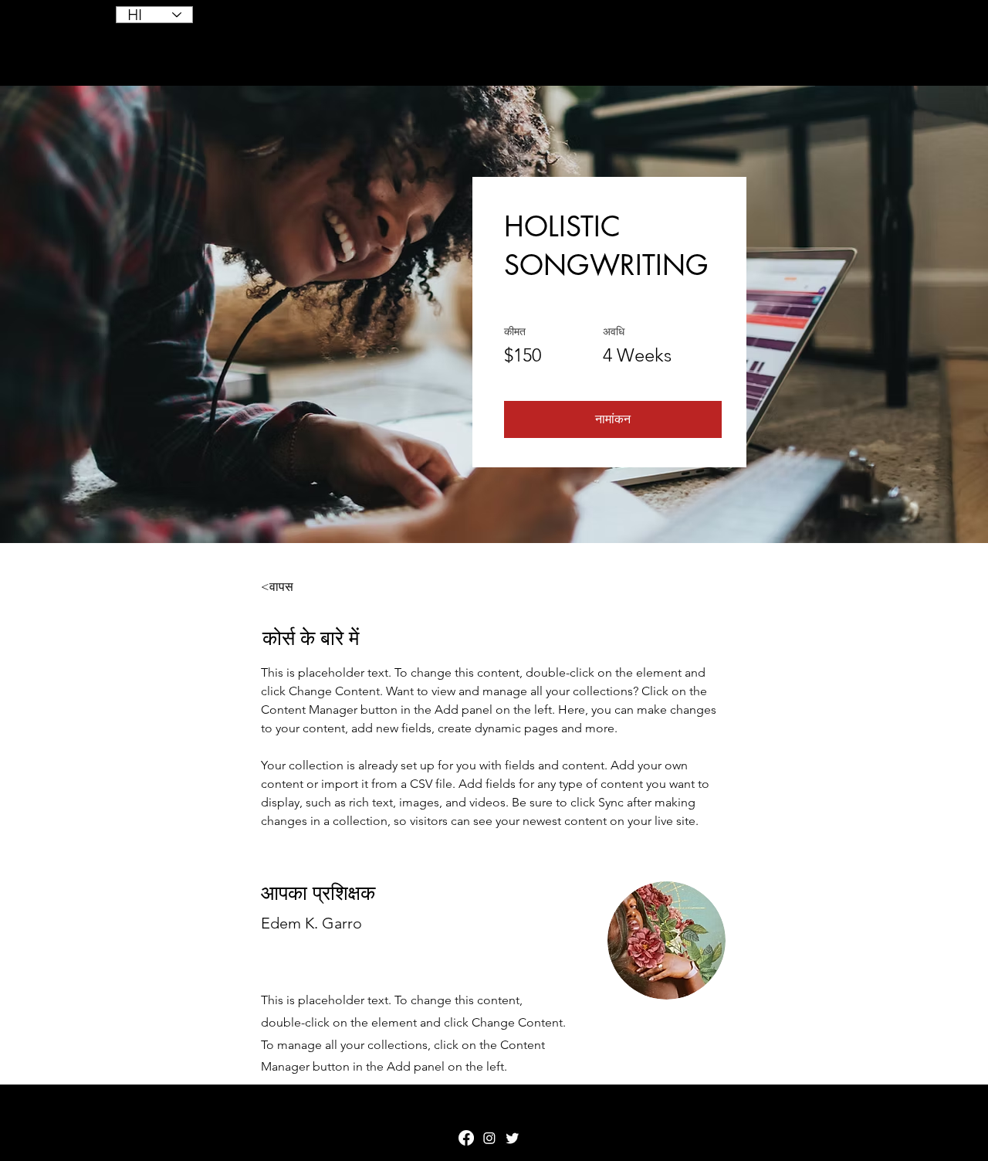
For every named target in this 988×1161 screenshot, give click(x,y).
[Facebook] (466, 1138)
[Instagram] (489, 1138)
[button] (613, 419)
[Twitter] (512, 1138)
